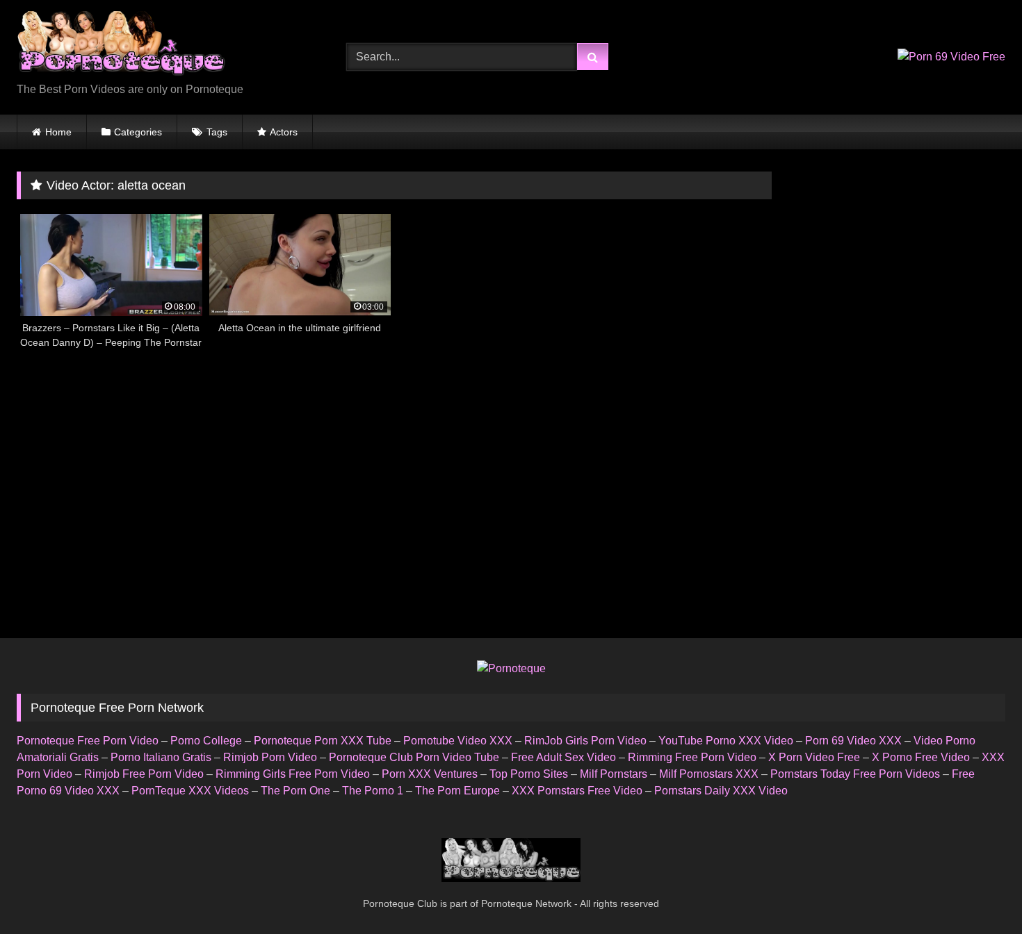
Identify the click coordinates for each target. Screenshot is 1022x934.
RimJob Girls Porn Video (585, 741)
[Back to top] (979, 892)
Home (58, 131)
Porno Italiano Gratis (161, 757)
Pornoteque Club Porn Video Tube (414, 757)
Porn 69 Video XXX (853, 741)
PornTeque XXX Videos (190, 791)
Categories (138, 131)
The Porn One (295, 791)
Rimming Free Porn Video (692, 757)
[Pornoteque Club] (121, 46)
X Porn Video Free (814, 757)
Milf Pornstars (613, 774)
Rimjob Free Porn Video (144, 774)
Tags (216, 131)
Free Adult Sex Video (563, 757)
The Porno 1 (372, 791)
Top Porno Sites (528, 774)
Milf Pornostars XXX (709, 774)
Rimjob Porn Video (270, 757)
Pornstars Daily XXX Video (721, 791)
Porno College (206, 741)
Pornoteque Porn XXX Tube (322, 741)
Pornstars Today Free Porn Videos (855, 774)
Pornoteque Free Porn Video (88, 741)
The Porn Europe (457, 791)
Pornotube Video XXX (457, 741)
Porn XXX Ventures (430, 774)
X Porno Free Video (921, 757)
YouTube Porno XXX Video (725, 741)
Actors (284, 131)
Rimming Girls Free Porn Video (293, 774)
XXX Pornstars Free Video (577, 791)
